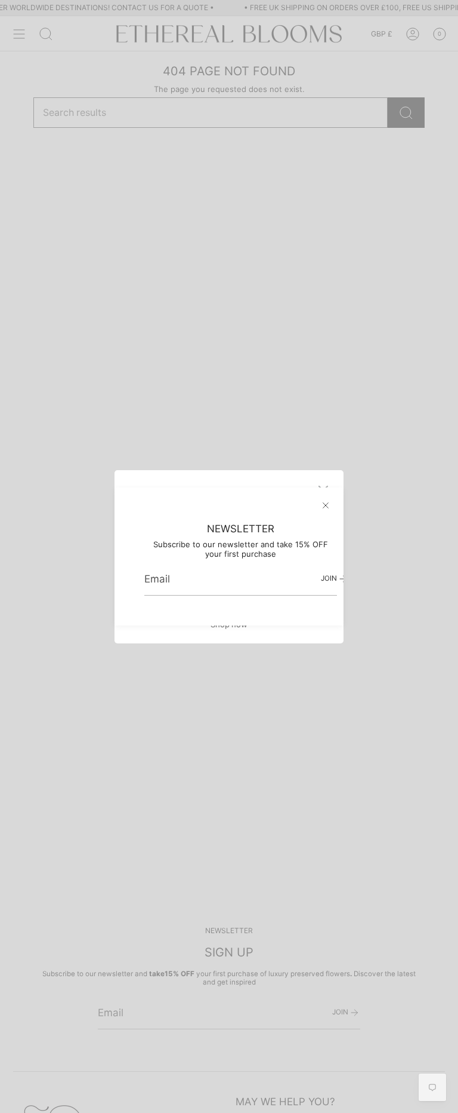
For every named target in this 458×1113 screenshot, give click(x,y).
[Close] (326, 505)
